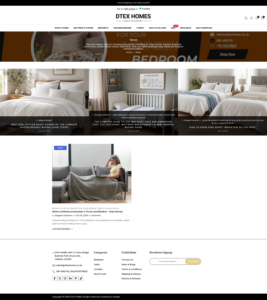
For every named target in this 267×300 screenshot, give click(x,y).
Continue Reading (61, 229)
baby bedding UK (120, 115)
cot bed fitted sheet (154, 115)
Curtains (98, 269)
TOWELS (140, 28)
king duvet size (253, 120)
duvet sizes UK (225, 120)
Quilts (97, 264)
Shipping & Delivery (131, 274)
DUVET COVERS (62, 28)
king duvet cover (239, 120)
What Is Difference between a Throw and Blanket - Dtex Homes (87, 211)
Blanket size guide (79, 208)
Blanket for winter (61, 208)
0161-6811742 (62, 271)
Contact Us (127, 259)
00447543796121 (79, 271)
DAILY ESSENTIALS (204, 28)
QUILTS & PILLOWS (157, 28)
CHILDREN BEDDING (122, 28)
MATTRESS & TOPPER (83, 28)
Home (129, 52)
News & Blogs (128, 264)
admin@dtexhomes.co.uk (69, 265)
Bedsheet (98, 259)
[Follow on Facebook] (54, 278)
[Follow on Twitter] (59, 278)
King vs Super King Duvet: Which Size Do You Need (222, 127)
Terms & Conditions (132, 269)
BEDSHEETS (103, 28)
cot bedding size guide (135, 117)
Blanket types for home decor (104, 208)
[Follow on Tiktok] (81, 278)
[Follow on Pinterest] (75, 278)
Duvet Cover (100, 274)
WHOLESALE (185, 28)
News (60, 148)
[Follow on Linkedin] (70, 278)
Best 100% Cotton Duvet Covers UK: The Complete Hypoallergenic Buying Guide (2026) (44, 126)
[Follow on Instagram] (65, 278)
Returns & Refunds (131, 278)
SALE (174, 27)
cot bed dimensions (136, 115)
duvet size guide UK (210, 120)
